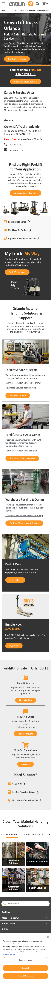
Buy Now (25, 764)
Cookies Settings (25, 960)
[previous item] (2, 834)
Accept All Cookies (25, 976)
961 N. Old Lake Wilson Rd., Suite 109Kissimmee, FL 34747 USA (22, 132)
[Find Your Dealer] (30, 3)
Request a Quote (25, 733)
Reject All (25, 968)
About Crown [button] (8, 923)
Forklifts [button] (6, 912)
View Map (8, 120)
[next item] (49, 834)
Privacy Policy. (9, 954)
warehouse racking (34, 504)
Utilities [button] (5, 929)
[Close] (48, 937)
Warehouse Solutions (33, 834)
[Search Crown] (37, 4)
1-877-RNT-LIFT (26, 74)
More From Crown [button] (10, 917)
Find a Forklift (25, 700)
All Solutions (12, 834)
